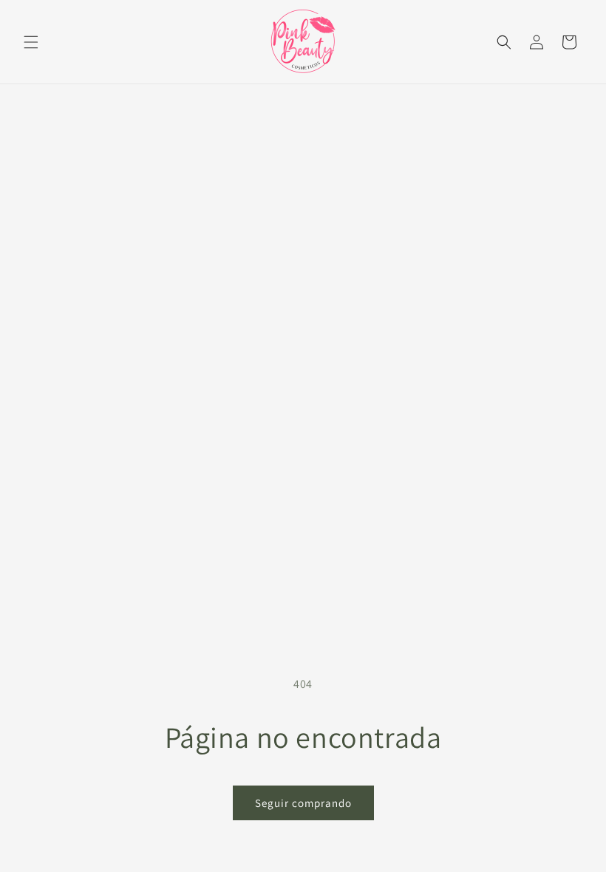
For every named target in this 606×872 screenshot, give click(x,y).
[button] (31, 42)
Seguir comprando (303, 803)
